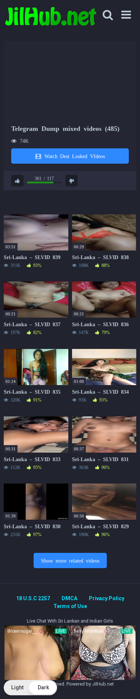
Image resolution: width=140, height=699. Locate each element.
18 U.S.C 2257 (33, 598)
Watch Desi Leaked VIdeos (73, 155)
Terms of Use (70, 606)
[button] (30, 687)
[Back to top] (126, 684)
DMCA (69, 598)
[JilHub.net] (50, 19)
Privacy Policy (106, 598)
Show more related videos (70, 560)
